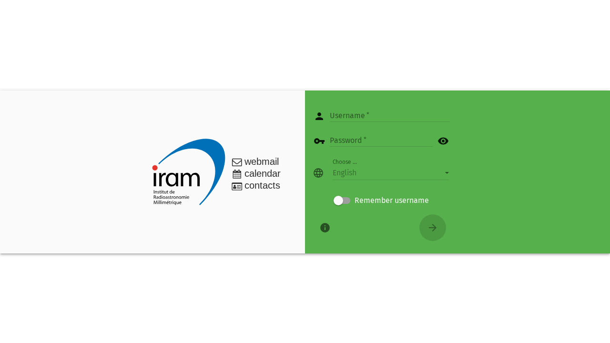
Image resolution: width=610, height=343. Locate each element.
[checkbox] (381, 200)
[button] (391, 173)
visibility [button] (443, 141)
